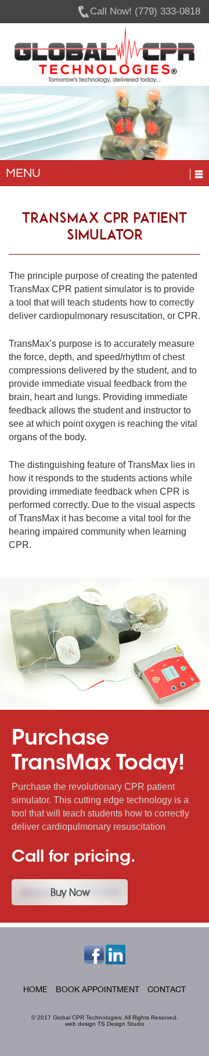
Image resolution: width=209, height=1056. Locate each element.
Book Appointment (97, 989)
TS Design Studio (121, 1024)
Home (35, 989)
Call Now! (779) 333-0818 (145, 11)
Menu (23, 173)
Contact (166, 989)
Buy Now (70, 892)
